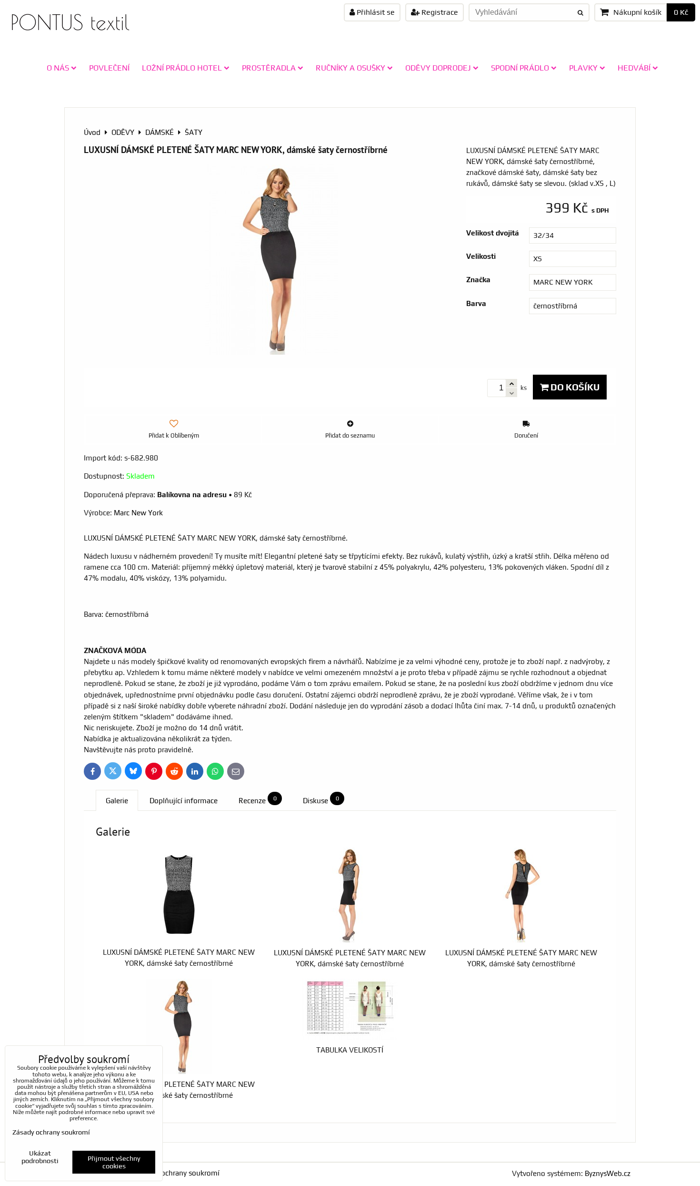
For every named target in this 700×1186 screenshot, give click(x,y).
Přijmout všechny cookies (114, 1162)
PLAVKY (583, 67)
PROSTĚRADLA (269, 67)
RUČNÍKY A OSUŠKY (350, 67)
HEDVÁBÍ (634, 67)
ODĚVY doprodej (438, 67)
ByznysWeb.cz (607, 1173)
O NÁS (58, 67)
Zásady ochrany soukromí (178, 1173)
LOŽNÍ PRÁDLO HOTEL (182, 67)
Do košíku (574, 387)
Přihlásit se (375, 12)
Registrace (439, 12)
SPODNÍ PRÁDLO (520, 67)
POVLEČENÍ (109, 67)
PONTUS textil (70, 22)
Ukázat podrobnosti (40, 1157)
